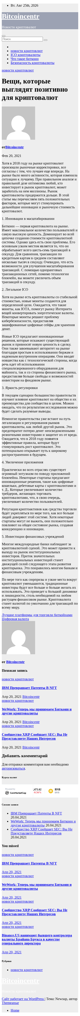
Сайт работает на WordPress (23, 999)
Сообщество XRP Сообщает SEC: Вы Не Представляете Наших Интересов (34, 736)
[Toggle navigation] (3, 36)
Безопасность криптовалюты (32, 63)
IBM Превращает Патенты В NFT (29, 688)
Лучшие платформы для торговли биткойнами (37, 615)
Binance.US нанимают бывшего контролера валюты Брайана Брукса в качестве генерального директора (37, 939)
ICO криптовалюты (25, 55)
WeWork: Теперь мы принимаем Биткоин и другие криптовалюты (37, 711)
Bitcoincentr (20, 16)
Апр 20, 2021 (12, 872)
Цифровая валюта (15, 619)
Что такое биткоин (25, 59)
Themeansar (10, 1003)
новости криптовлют (27, 51)
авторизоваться (13, 768)
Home (15, 1010)
